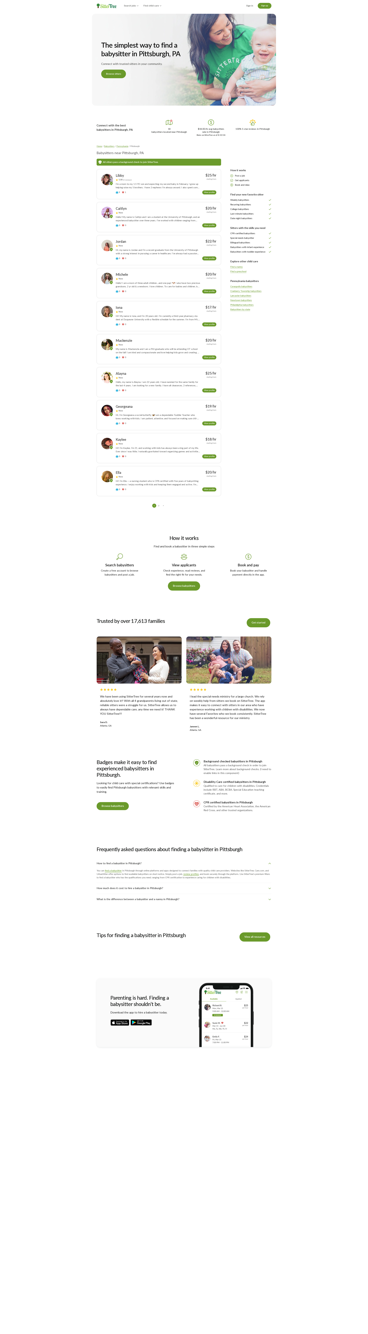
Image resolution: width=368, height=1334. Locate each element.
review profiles (191, 874)
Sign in (249, 6)
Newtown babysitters (241, 300)
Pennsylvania (122, 146)
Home (99, 146)
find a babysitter (113, 871)
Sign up (264, 6)
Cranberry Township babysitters (245, 291)
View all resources (254, 937)
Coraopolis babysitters (241, 286)
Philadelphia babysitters (242, 305)
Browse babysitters (184, 586)
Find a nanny (236, 267)
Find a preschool (238, 271)
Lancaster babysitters (240, 296)
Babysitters (109, 146)
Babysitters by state (240, 309)
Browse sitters (113, 74)
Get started (258, 622)
